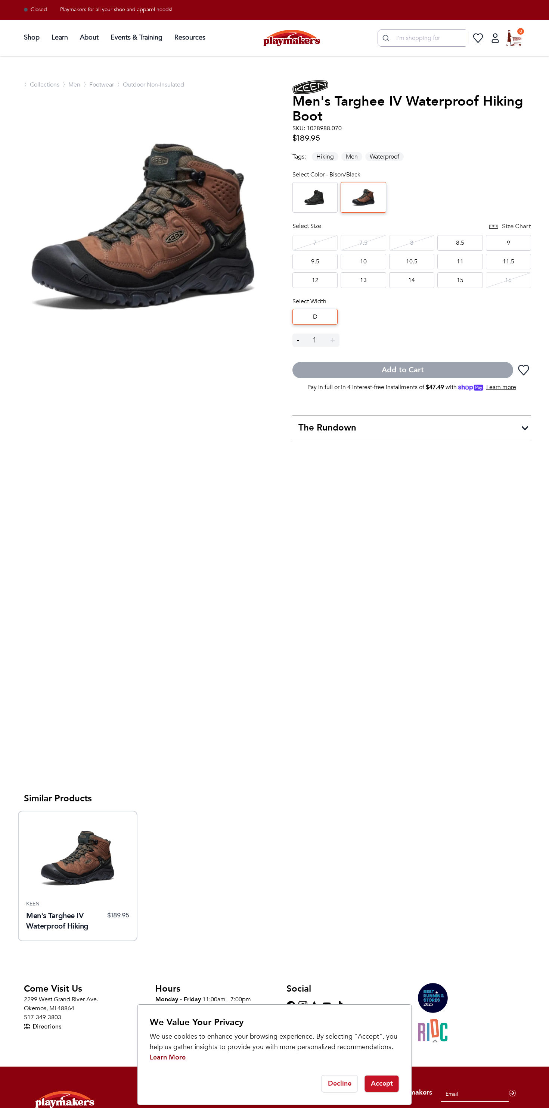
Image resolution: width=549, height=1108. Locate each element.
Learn (60, 37)
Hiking (325, 157)
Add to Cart (403, 370)
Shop (32, 37)
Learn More (168, 1057)
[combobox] (423, 38)
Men (352, 157)
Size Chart (516, 226)
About (89, 37)
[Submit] (385, 38)
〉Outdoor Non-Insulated (150, 85)
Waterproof (384, 157)
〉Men (71, 85)
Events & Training (136, 37)
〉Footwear (98, 85)
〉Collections (41, 85)
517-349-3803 (42, 1017)
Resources (189, 37)
